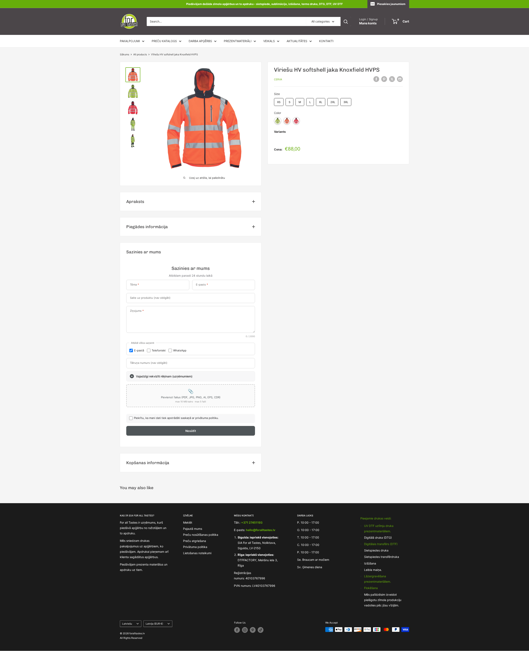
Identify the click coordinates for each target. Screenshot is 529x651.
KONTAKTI (326, 41)
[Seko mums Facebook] (237, 630)
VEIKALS (269, 41)
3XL (346, 101)
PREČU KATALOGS (164, 41)
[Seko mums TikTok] (260, 630)
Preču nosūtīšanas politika (200, 534)
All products (140, 54)
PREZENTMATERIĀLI (237, 41)
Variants (280, 131)
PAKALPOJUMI (130, 41)
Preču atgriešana (194, 541)
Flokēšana (371, 588)
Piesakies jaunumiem (391, 4)
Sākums (124, 54)
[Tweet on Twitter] (392, 79)
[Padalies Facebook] (376, 79)
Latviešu (127, 623)
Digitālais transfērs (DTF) (381, 544)
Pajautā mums (192, 528)
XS (279, 101)
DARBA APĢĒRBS (200, 41)
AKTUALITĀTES (297, 41)
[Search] (346, 21)
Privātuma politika (195, 547)
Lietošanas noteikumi (197, 553)
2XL (332, 101)
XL (320, 101)
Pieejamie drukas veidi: (375, 518)
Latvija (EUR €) (154, 623)
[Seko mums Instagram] (245, 630)
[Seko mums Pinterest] (253, 630)
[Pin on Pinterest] (384, 79)
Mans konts (367, 23)
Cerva (278, 79)
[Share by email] (400, 79)
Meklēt (187, 522)
